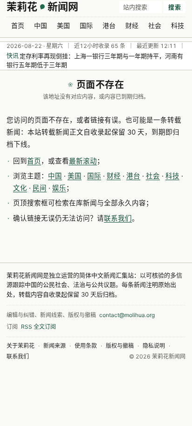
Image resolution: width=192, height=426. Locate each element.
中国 (40, 25)
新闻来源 (54, 345)
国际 (86, 25)
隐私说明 (154, 345)
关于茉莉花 (20, 345)
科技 (177, 25)
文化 (20, 188)
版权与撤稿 (120, 345)
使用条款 (86, 345)
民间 (40, 188)
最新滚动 (83, 161)
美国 (63, 25)
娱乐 (59, 188)
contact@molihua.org (127, 314)
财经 (131, 25)
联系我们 (118, 218)
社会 (154, 25)
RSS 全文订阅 (38, 326)
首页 (17, 25)
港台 (109, 25)
